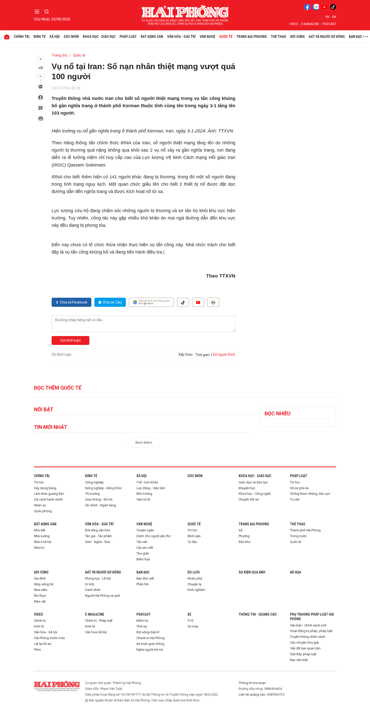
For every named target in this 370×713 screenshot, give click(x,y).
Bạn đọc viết (145, 578)
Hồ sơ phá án (299, 488)
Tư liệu (192, 542)
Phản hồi (142, 584)
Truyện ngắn (145, 530)
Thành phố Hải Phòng (305, 530)
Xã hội (55, 37)
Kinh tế (39, 37)
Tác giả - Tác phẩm (98, 536)
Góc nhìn (71, 37)
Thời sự (141, 626)
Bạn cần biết (299, 660)
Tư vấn (295, 499)
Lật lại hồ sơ (42, 644)
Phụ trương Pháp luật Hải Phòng (312, 616)
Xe (189, 614)
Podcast (329, 24)
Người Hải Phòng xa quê (102, 595)
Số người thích (224, 354)
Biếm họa (143, 559)
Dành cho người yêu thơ (153, 536)
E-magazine (310, 24)
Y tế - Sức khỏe (147, 482)
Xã (240, 530)
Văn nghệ (207, 37)
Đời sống (297, 37)
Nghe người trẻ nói (149, 649)
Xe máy (193, 626)
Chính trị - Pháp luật (99, 620)
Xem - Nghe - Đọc (97, 542)
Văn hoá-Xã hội (96, 632)
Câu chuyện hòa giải (304, 642)
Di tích (89, 584)
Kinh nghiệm (196, 590)
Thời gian (202, 355)
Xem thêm (143, 443)
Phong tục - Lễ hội (98, 578)
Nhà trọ (39, 548)
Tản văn (141, 542)
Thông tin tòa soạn (252, 683)
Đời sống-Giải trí (147, 632)
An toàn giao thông (150, 644)
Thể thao (278, 37)
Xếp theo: (185, 354)
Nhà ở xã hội (42, 542)
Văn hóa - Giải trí (181, 37)
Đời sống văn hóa (97, 530)
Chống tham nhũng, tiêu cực (310, 494)
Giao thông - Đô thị (98, 499)
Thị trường (92, 494)
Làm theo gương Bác (49, 494)
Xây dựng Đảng (45, 488)
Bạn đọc (355, 37)
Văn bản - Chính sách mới (308, 625)
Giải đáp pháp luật (303, 654)
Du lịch (194, 572)
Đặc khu (244, 542)
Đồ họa (295, 572)
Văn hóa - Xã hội (45, 632)
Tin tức (39, 482)
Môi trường (144, 494)
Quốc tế (225, 37)
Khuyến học (247, 488)
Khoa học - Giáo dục (99, 37)
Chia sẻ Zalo (112, 302)
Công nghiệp (94, 482)
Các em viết (144, 548)
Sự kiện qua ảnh (252, 572)
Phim (37, 649)
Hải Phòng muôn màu (49, 638)
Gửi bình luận (70, 340)
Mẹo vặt (40, 601)
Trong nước (298, 536)
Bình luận (194, 536)
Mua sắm (40, 590)
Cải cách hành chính (48, 499)
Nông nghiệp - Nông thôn (103, 488)
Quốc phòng (43, 511)
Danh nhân (92, 590)
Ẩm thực (40, 595)
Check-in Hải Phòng (150, 638)
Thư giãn (142, 553)
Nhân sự (40, 505)
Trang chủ (59, 55)
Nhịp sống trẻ (43, 584)
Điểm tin (142, 620)
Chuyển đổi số (249, 499)
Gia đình (40, 578)
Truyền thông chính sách (307, 637)
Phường (244, 536)
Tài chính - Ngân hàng (100, 505)
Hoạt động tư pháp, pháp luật (311, 631)
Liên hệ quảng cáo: (252, 694)
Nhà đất (39, 530)
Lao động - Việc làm (150, 488)
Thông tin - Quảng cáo (258, 614)
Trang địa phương (251, 37)
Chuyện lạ (194, 584)
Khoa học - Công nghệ (255, 494)
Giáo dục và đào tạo (253, 482)
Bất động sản (152, 37)
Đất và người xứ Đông (327, 37)
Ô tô (191, 620)
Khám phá (195, 578)
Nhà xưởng (42, 536)
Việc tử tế (143, 499)
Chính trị (21, 37)
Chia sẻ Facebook (73, 302)
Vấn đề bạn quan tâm (305, 648)
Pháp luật (128, 37)
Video (293, 24)
